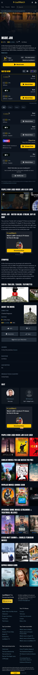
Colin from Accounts (25, 616)
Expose (15, 350)
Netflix (4, 629)
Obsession (5, 614)
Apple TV (4, 634)
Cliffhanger (5, 658)
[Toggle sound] (3, 15)
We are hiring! (7, 601)
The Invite (5, 618)
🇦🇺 (32, 71)
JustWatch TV (6, 639)
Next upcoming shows (26, 646)
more (19, 207)
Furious (22, 611)
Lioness (22, 618)
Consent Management (24, 600)
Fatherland (5, 649)
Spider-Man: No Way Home (9, 611)
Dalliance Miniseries (25, 662)
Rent (16, 107)
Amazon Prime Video (8, 632)
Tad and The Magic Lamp (9, 656)
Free (10, 107)
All (4, 107)
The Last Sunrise (6, 654)
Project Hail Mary (7, 616)
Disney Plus (5, 636)
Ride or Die (23, 621)
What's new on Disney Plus (27, 638)
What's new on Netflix (26, 629)
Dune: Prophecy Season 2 (27, 649)
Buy (23, 107)
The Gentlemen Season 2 (26, 651)
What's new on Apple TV (26, 636)
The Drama (5, 621)
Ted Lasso (22, 614)
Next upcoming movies (8, 646)
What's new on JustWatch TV (28, 640)
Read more (4, 52)
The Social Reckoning (8, 651)
